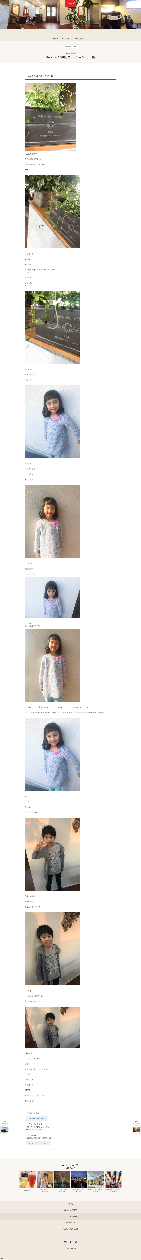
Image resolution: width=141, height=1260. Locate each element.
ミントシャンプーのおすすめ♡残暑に (62, 1189)
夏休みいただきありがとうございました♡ (96, 1189)
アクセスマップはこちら (38, 1143)
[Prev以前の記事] (4, 1129)
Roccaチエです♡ (79, 1189)
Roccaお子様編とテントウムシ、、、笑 (80, 38)
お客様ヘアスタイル (70, 46)
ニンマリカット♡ (45, 1189)
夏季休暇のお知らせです (113, 1189)
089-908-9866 (38, 1118)
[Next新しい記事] (136, 1129)
